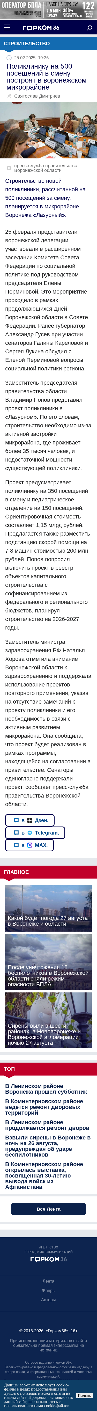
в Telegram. (40, 833)
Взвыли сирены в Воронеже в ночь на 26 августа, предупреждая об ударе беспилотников (48, 1146)
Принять (84, 1396)
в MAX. (34, 845)
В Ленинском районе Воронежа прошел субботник (46, 1089)
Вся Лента (49, 1209)
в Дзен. (35, 820)
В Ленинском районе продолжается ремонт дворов (47, 1125)
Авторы (48, 1300)
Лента (48, 1281)
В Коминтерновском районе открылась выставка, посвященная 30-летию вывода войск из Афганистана (44, 1175)
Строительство (27, 43)
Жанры (49, 1290)
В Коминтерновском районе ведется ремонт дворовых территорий (44, 1107)
